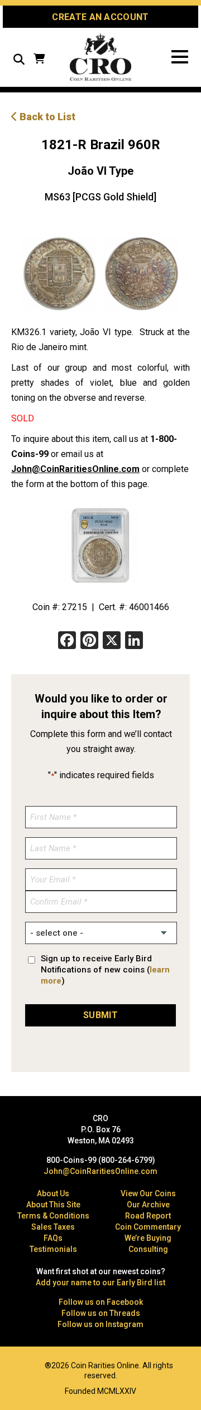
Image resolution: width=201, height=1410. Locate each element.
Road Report (148, 1215)
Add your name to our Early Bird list (100, 1282)
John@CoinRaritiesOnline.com (75, 469)
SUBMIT (100, 1015)
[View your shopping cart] (39, 59)
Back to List (46, 116)
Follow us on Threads (100, 1313)
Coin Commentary (148, 1226)
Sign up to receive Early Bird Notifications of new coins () (105, 970)
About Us (53, 1193)
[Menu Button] (180, 57)
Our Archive (148, 1204)
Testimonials (53, 1249)
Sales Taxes (53, 1226)
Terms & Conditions (53, 1215)
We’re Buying (148, 1238)
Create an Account (100, 17)
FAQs (53, 1238)
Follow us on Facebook (101, 1302)
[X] (111, 641)
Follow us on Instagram (100, 1324)
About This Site (53, 1204)
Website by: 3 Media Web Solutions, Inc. (16, 1364)
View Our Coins (148, 1193)
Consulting (148, 1249)
